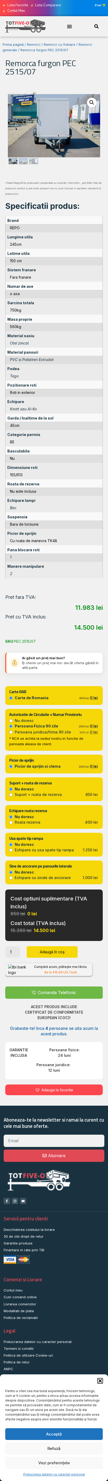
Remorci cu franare (59, 45)
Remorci (33, 45)
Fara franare (20, 277)
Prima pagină (13, 45)
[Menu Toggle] (69, 26)
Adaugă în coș (52, 952)
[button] (100, 1381)
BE (12, 442)
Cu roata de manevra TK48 (33, 540)
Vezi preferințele (54, 1462)
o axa (15, 293)
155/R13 (16, 475)
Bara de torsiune (24, 524)
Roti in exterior (22, 392)
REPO (15, 228)
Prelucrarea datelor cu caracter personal (54, 1474)
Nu (12, 458)
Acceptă (54, 1434)
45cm (14, 425)
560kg (15, 326)
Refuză (54, 1448)
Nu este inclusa (23, 491)
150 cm (16, 261)
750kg (15, 310)
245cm (15, 244)
